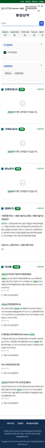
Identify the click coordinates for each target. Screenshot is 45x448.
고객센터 (20, 424)
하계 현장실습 (12, 52)
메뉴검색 (34, 33)
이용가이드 (35, 2)
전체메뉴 (41, 2)
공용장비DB (14, 33)
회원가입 (28, 2)
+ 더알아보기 (40, 89)
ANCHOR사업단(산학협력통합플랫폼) (31, 8)
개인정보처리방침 (32, 424)
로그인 (22, 2)
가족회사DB (25, 33)
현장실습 (8, 73)
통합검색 (5, 33)
